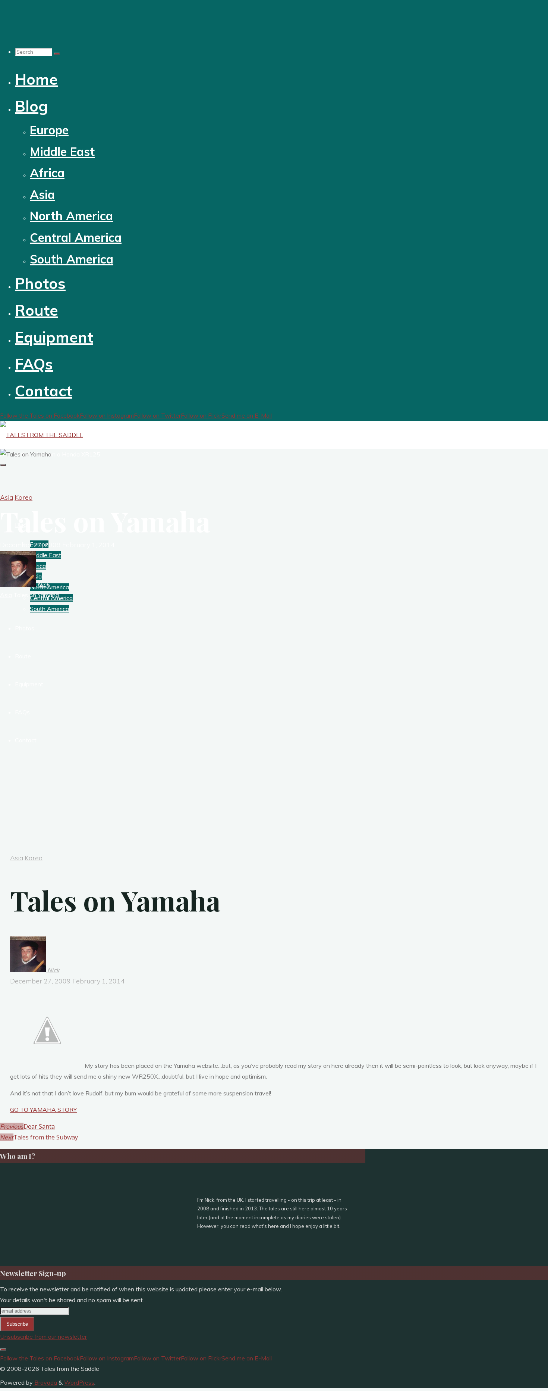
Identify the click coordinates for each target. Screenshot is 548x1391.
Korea (23, 497)
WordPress (79, 1382)
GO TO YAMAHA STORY (43, 1109)
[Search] (57, 54)
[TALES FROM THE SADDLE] (41, 435)
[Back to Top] (3, 1349)
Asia (6, 497)
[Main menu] (3, 465)
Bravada (45, 1382)
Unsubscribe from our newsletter (43, 1336)
